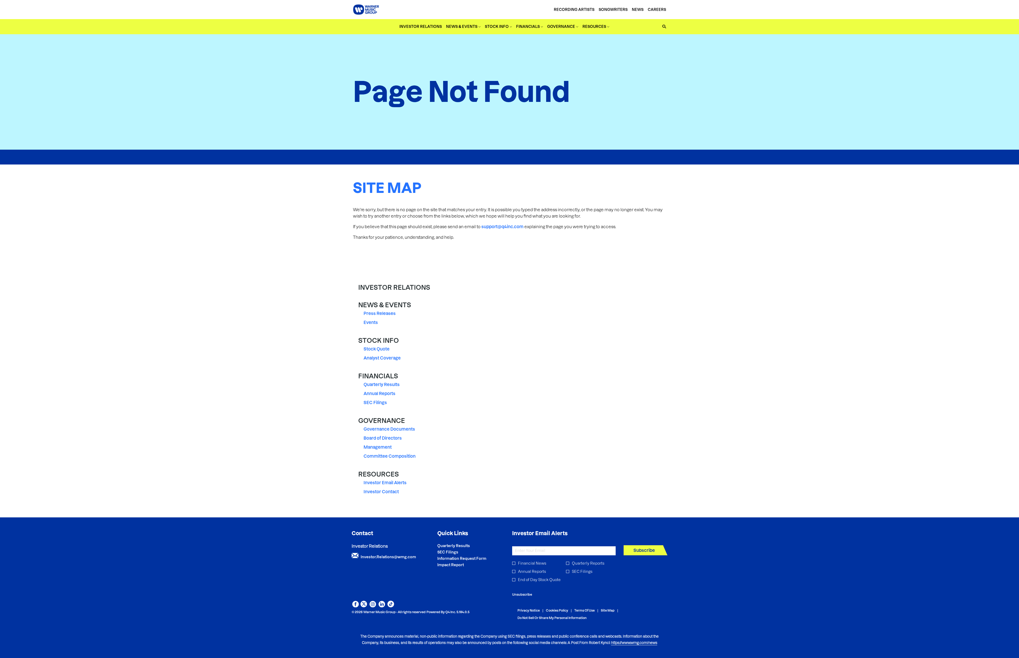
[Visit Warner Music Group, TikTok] (390, 605)
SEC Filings (375, 402)
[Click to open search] (663, 27)
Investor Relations (394, 287)
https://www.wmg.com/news (634, 642)
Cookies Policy (557, 610)
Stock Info (378, 340)
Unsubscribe (522, 594)
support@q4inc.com (502, 226)
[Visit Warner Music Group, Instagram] (372, 605)
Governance (381, 420)
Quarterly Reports (588, 563)
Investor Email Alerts (385, 482)
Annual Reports (379, 393)
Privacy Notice (528, 610)
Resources (378, 474)
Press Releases (380, 313)
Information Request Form (469, 558)
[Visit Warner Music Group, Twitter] (363, 605)
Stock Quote (377, 349)
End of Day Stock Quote (539, 580)
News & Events (384, 305)
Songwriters (613, 9)
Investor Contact (381, 491)
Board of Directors (383, 438)
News (638, 9)
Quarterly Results (382, 384)
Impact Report (457, 565)
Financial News (532, 563)
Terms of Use (584, 610)
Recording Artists (574, 9)
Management (378, 447)
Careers (657, 9)
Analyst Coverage (382, 358)
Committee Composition (390, 456)
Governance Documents (389, 429)
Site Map (608, 610)
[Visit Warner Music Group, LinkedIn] (381, 605)
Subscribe (644, 550)
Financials (378, 376)
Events (371, 322)
